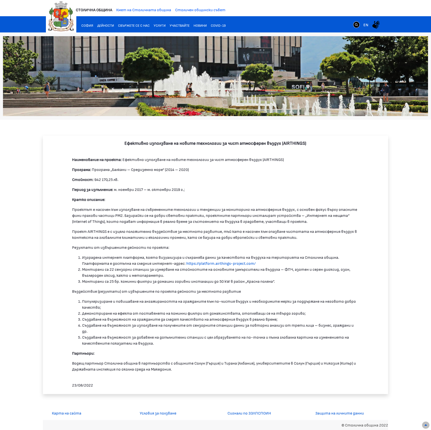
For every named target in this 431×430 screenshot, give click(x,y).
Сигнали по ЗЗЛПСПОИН (249, 413)
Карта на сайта (66, 413)
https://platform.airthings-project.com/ (221, 263)
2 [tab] (379, 106)
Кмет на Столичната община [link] (143, 9)
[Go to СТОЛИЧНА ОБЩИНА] (61, 16)
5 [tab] (394, 106)
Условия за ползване (158, 413)
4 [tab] (389, 106)
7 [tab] (404, 106)
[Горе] (426, 425)
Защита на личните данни (339, 413)
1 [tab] (374, 106)
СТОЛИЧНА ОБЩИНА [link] (94, 9)
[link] (356, 24)
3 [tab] (384, 106)
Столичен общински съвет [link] (200, 9)
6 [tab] (399, 106)
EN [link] (365, 24)
